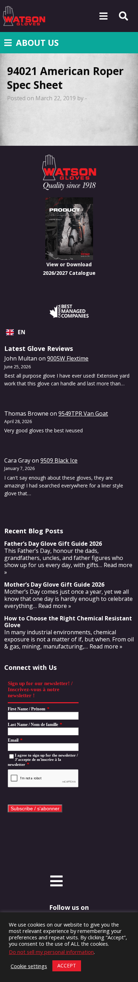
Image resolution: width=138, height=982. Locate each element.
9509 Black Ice (58, 460)
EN (21, 332)
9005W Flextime (67, 358)
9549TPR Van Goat (83, 413)
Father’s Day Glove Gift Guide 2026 (53, 544)
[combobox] (69, 332)
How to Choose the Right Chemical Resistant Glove (68, 621)
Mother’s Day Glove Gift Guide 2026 (54, 584)
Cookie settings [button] (29, 966)
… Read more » (52, 606)
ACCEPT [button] (66, 965)
